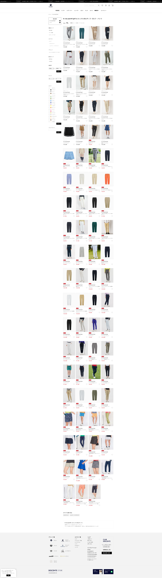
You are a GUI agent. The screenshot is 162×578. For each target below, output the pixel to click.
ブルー (53, 100)
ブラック (53, 89)
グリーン (53, 96)
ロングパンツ (52, 43)
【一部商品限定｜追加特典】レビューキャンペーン (52, 1)
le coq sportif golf (55, 14)
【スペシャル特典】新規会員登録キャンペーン (82, 1)
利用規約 (88, 549)
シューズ (76, 10)
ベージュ (53, 95)
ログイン (108, 5)
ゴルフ (81, 10)
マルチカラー (54, 116)
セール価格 (51, 32)
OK (8, 575)
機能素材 (96, 10)
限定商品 (57, 10)
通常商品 (50, 59)
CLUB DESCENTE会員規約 (92, 554)
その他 (53, 121)
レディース (69, 10)
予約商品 (50, 61)
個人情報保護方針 (90, 551)
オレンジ (53, 107)
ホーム (50, 14)
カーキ (53, 98)
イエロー (53, 105)
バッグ (76, 543)
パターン (53, 118)
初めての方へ (89, 540)
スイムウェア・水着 (78, 540)
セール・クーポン (52, 34)
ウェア (50, 41)
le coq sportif (51, 5)
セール (91, 10)
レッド (53, 111)
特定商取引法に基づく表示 (92, 552)
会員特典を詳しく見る (107, 549)
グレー (53, 91)
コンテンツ (103, 10)
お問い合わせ (89, 543)
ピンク (53, 109)
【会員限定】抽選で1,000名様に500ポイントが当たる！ (21, 1)
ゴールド (53, 112)
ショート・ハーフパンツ (54, 45)
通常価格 (50, 30)
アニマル (53, 119)
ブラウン (53, 93)
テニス (86, 10)
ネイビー (53, 102)
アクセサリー (77, 545)
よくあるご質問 (90, 542)
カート (111, 5)
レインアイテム (77, 542)
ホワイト (53, 88)
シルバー (53, 114)
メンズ (62, 10)
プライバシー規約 (5, 573)
